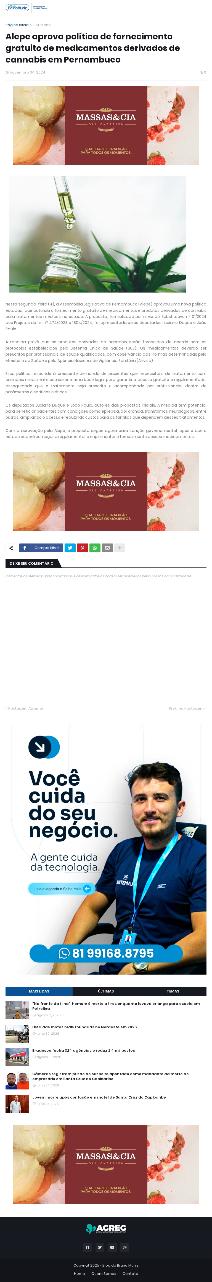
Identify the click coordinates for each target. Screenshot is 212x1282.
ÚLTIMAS (106, 991)
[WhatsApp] (94, 547)
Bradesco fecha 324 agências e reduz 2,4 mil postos (83, 1050)
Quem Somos (103, 1273)
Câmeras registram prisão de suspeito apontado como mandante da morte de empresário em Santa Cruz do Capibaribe (110, 1076)
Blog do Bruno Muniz (120, 1265)
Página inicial (17, 25)
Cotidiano (42, 25)
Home (79, 1273)
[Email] (107, 547)
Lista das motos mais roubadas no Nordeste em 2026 (84, 1027)
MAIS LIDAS (39, 991)
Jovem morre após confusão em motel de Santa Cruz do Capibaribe (99, 1097)
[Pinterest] (82, 547)
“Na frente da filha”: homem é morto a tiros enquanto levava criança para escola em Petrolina (116, 1006)
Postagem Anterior (25, 708)
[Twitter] (70, 547)
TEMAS (173, 991)
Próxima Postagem (186, 708)
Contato (130, 1273)
